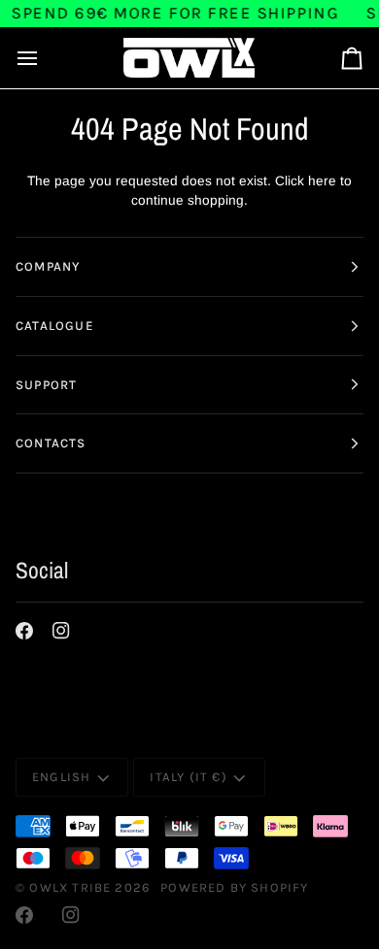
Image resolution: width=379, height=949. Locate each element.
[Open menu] (45, 57)
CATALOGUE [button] (55, 325)
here (322, 181)
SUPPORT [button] (46, 384)
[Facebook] (24, 630)
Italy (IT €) (188, 776)
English (61, 776)
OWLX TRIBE (70, 887)
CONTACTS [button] (51, 443)
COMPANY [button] (48, 266)
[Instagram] (61, 630)
